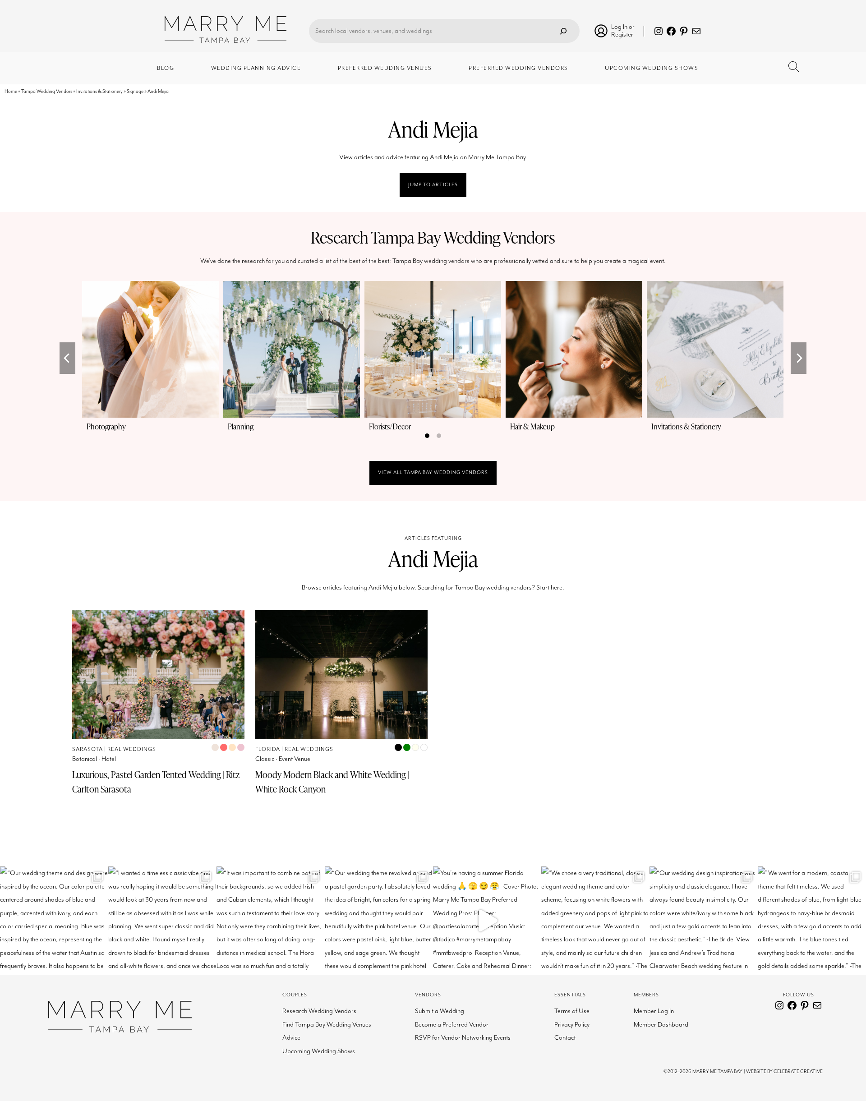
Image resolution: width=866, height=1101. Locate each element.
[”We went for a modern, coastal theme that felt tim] (812, 920)
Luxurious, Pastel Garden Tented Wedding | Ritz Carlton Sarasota (156, 781)
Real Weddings (131, 749)
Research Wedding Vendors (319, 1011)
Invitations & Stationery (99, 91)
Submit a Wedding (439, 1011)
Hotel (108, 759)
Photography (106, 426)
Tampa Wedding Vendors (46, 91)
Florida (267, 749)
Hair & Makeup (532, 426)
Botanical (84, 759)
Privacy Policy (572, 1024)
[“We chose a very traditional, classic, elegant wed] (595, 920)
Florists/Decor (390, 426)
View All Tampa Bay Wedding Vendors (433, 472)
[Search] (563, 31)
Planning (240, 426)
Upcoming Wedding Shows (318, 1051)
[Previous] (67, 358)
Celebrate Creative (798, 1071)
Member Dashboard (661, 1024)
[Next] (798, 358)
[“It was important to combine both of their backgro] (270, 920)
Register (622, 34)
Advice (291, 1037)
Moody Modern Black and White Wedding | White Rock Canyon (332, 781)
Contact (565, 1037)
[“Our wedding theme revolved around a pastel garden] (379, 920)
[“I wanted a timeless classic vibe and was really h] (162, 920)
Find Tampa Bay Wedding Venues (326, 1024)
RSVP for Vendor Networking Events (463, 1037)
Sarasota (87, 749)
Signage (135, 91)
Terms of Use (572, 1011)
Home (11, 91)
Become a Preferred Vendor (451, 1024)
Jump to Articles (433, 185)
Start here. (550, 587)
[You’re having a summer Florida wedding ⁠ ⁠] (487, 920)
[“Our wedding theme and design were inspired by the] (54, 920)
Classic (264, 759)
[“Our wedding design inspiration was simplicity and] (704, 920)
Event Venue (294, 759)
